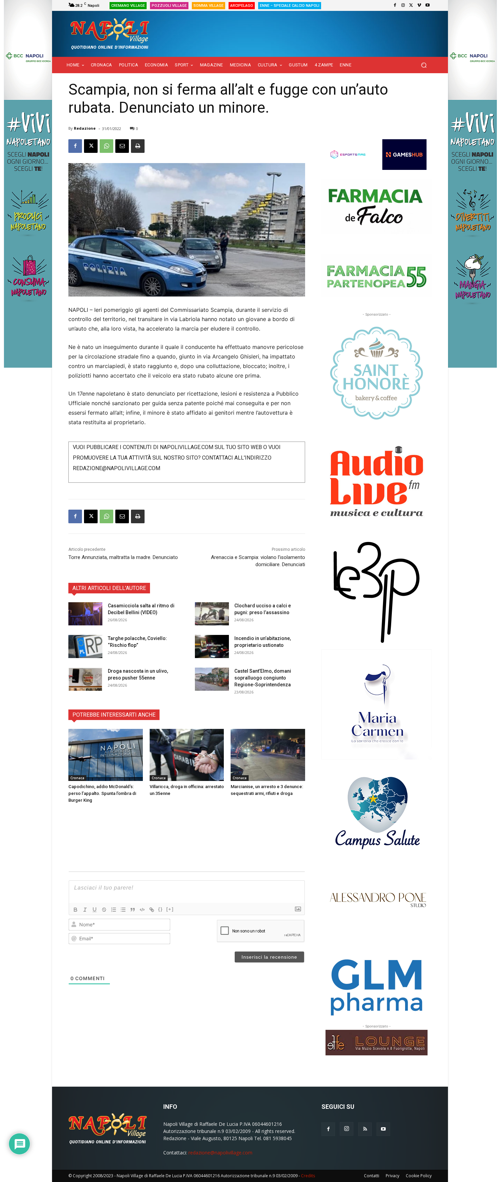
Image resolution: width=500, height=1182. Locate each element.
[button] (424, 65)
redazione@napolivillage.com (220, 1152)
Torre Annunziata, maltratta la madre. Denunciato (123, 557)
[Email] (122, 146)
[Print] (138, 146)
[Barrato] (104, 910)
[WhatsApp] (106, 146)
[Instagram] (403, 5)
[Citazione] (132, 910)
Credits (308, 1176)
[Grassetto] (75, 910)
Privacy (392, 1176)
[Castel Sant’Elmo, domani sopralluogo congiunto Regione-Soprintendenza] (212, 679)
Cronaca (77, 778)
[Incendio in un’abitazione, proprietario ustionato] (212, 646)
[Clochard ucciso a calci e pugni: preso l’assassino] (212, 614)
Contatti (371, 1176)
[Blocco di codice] (142, 910)
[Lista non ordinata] (123, 910)
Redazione (85, 128)
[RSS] (365, 1129)
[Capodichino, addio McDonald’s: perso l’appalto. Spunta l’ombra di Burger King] (105, 755)
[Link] (151, 910)
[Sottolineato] (94, 910)
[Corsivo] (85, 910)
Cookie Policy (419, 1176)
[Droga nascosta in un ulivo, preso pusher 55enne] (85, 679)
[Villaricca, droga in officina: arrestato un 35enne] (187, 755)
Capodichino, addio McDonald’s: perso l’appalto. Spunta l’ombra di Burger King (102, 793)
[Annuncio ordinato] (113, 910)
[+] (170, 909)
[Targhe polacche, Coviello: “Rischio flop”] (85, 646)
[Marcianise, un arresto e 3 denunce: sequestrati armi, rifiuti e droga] (268, 755)
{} (160, 909)
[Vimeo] (419, 5)
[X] (411, 5)
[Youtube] (427, 5)
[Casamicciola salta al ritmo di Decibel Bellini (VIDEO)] (85, 614)
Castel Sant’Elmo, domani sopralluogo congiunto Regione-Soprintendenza (262, 677)
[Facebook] (395, 5)
